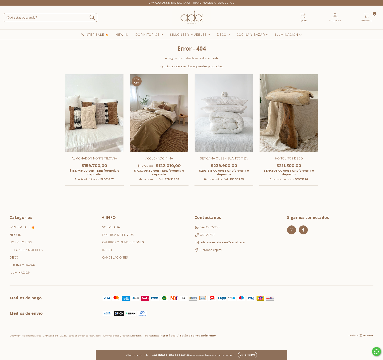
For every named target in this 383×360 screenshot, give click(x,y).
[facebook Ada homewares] (11, 3)
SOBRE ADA (111, 227)
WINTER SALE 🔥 (95, 34)
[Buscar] (92, 17)
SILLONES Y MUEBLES (189, 34)
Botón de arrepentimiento (198, 335)
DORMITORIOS (148, 34)
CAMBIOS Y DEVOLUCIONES (123, 242)
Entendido (247, 355)
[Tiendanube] (360, 335)
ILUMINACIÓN (287, 34)
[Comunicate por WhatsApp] (376, 351)
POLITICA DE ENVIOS (118, 235)
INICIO (107, 250)
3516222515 (207, 235)
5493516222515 (210, 227)
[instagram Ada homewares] (6, 3)
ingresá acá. (168, 335)
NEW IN (121, 34)
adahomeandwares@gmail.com (222, 242)
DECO (222, 34)
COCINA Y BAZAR (251, 34)
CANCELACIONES (115, 257)
